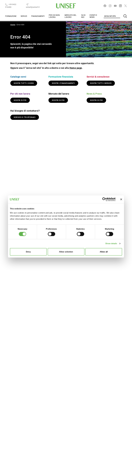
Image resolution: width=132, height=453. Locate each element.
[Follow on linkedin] (120, 6)
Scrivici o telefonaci (25, 117)
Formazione (10, 16)
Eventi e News (93, 16)
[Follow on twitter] (125, 6)
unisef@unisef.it (33, 7)
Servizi (24, 16)
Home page (75, 68)
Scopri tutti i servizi (101, 83)
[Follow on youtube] (115, 6)
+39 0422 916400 (10, 5)
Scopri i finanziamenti (63, 83)
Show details (111, 243)
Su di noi (83, 16)
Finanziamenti (38, 16)
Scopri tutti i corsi (24, 83)
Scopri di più (20, 100)
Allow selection (66, 252)
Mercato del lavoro (70, 16)
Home (12, 25)
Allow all (104, 252)
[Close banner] (121, 199)
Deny (28, 252)
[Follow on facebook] (105, 6)
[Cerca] (125, 16)
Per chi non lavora (54, 16)
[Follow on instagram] (110, 6)
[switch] (51, 234)
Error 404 (20, 25)
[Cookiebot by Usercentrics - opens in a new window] (104, 199)
